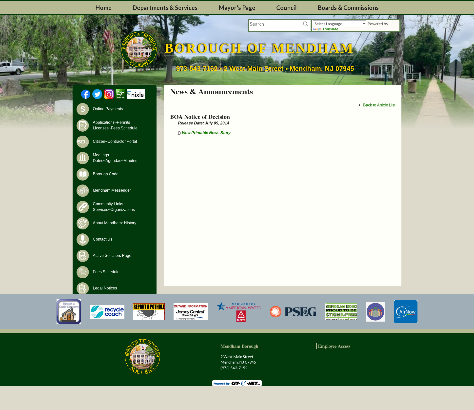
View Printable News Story (206, 133)
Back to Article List (379, 105)
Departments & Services (165, 7)
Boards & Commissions (348, 7)
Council (286, 7)
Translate (330, 28)
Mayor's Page (237, 7)
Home (103, 7)
